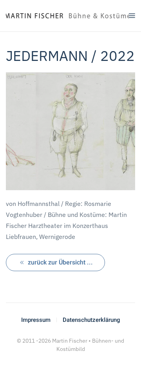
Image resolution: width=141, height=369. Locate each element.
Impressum (36, 320)
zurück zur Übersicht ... (60, 262)
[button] (132, 15)
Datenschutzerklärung (91, 320)
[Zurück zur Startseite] (67, 15)
